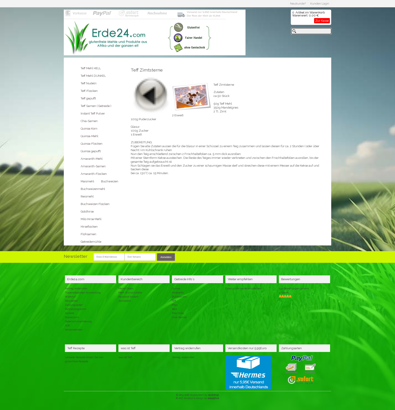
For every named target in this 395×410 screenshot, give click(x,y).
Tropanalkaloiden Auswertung (83, 292)
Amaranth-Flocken (94, 174)
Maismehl (87, 181)
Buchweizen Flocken (95, 204)
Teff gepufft (88, 98)
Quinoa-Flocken (91, 143)
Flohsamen (88, 234)
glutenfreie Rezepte (76, 361)
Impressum (72, 317)
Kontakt (69, 313)
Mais (175, 305)
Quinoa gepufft (91, 151)
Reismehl (87, 196)
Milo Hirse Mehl (91, 219)
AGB (67, 325)
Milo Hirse (178, 313)
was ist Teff (125, 357)
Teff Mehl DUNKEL (93, 75)
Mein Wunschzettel (130, 292)
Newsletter (71, 300)
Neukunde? (298, 3)
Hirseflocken (89, 226)
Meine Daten (125, 288)
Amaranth (178, 292)
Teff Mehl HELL (91, 68)
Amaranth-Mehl (92, 158)
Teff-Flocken (89, 91)
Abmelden (124, 300)
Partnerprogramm (75, 309)
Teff (174, 300)
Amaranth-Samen (93, 166)
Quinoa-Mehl (89, 136)
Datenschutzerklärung (78, 321)
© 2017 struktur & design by (197, 398)
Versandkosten (74, 329)
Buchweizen (109, 181)
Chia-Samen (89, 121)
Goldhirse (87, 211)
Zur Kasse (322, 20)
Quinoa (176, 288)
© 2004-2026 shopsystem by (197, 395)
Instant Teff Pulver (93, 113)
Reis (174, 309)
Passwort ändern (128, 296)
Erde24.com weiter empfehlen (243, 288)
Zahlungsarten (74, 305)
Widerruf (70, 296)
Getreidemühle (91, 241)
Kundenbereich (131, 279)
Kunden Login (319, 3)
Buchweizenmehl (93, 189)
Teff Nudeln (88, 83)
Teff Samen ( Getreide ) (96, 106)
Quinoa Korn (89, 128)
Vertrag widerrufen (76, 288)
